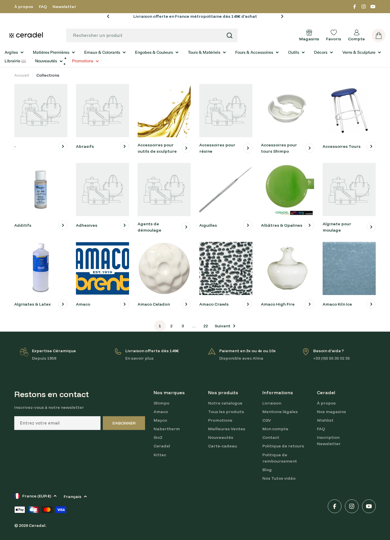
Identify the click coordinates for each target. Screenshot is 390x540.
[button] (108, 16)
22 (205, 325)
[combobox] (152, 35)
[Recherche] (229, 35)
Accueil (21, 75)
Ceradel (37, 525)
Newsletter (64, 6)
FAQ (43, 6)
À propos (23, 6)
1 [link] (160, 325)
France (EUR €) (36, 496)
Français (72, 496)
